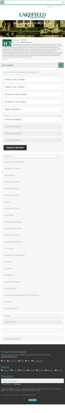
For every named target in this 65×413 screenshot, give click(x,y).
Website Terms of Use (28, 394)
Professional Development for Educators (22, 295)
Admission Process (13, 168)
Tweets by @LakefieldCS (12, 338)
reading (8, 301)
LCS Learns (7, 65)
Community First (12, 208)
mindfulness (10, 275)
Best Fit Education (27, 42)
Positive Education (12, 282)
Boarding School (11, 188)
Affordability (10, 175)
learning (8, 261)
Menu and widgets (2, 2)
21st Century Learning (14, 162)
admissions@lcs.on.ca (9, 356)
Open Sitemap (32, 400)
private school (10, 288)
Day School (9, 215)
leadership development (15, 255)
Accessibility (5, 394)
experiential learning (13, 222)
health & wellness (12, 235)
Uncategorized (11, 308)
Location (8, 268)
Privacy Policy (15, 394)
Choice (8, 202)
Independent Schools (13, 242)
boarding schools (12, 195)
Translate (17, 384)
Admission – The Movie (19, 40)
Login (63, 2)
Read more (5, 59)
